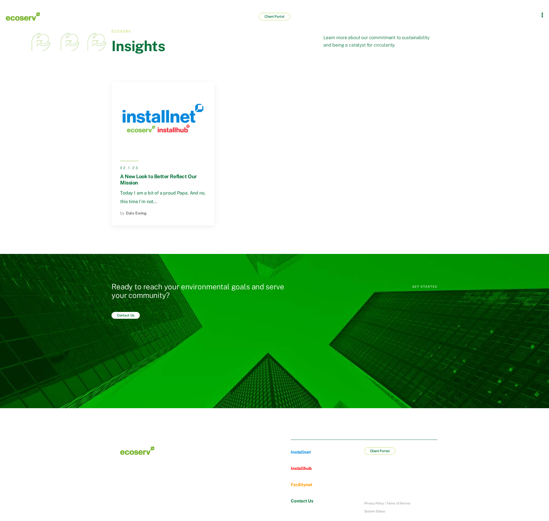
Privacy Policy (374, 503)
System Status (374, 511)
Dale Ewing (136, 213)
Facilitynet (301, 484)
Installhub (301, 468)
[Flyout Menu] (542, 14)
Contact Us (302, 500)
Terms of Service (398, 503)
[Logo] (23, 16)
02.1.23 (129, 168)
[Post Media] (163, 118)
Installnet (301, 452)
